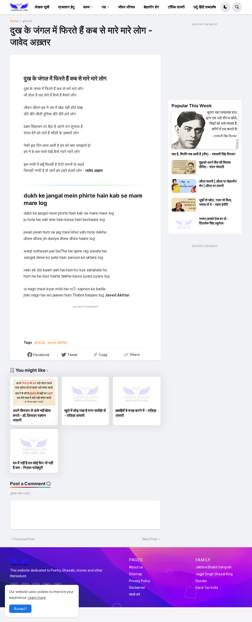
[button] (225, 7)
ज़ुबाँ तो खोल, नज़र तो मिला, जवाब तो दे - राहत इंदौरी (215, 202)
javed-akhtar (57, 342)
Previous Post (24, 539)
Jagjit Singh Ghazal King (214, 574)
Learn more (37, 598)
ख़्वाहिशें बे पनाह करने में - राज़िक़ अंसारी (135, 413)
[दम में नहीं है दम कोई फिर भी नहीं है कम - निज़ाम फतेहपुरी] (34, 445)
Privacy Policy (139, 581)
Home (14, 21)
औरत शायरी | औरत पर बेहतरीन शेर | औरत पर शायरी (218, 183)
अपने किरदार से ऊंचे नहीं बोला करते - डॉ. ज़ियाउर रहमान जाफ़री (32, 415)
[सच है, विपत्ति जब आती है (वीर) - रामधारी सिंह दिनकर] (205, 130)
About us (136, 567)
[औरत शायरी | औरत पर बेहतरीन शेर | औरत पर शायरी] (184, 186)
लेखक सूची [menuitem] (42, 7)
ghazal (27, 21)
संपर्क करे (134, 594)
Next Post (150, 539)
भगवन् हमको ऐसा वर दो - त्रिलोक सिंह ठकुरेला (214, 221)
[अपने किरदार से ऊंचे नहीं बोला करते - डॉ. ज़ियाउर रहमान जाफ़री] (34, 392)
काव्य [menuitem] (86, 7)
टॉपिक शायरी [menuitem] (176, 7)
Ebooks (201, 581)
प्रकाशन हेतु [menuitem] (66, 7)
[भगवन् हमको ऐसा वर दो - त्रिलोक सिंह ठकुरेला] (184, 223)
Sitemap (135, 574)
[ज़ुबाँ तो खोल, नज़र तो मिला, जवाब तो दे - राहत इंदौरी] (184, 205)
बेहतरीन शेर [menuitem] (151, 7)
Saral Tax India (206, 588)
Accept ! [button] (20, 609)
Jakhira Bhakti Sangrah (213, 567)
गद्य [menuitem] (104, 7)
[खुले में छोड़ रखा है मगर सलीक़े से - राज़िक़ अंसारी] (85, 392)
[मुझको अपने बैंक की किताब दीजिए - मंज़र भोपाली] (184, 167)
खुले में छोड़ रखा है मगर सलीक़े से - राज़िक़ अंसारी (85, 413)
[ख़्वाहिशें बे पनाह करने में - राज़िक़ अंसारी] (136, 392)
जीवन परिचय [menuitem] (126, 7)
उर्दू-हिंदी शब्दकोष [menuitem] (204, 7)
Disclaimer (137, 588)
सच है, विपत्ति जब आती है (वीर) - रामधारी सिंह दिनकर (203, 154)
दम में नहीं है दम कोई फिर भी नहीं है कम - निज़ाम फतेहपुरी (33, 465)
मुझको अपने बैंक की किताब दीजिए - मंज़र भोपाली (215, 164)
